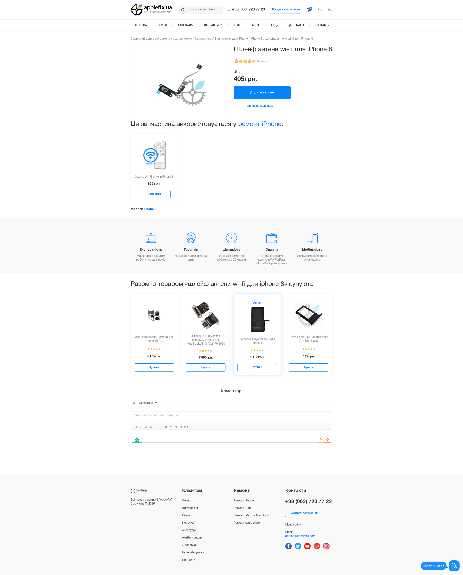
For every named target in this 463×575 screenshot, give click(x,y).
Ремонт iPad (242, 508)
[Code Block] (171, 427)
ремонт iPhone (259, 124)
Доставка (189, 545)
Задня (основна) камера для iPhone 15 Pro (154, 339)
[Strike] (151, 427)
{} (181, 426)
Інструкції (188, 523)
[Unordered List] (161, 427)
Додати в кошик (262, 92)
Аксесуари (189, 530)
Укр (330, 10)
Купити (154, 367)
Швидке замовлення (286, 9)
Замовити (154, 194)
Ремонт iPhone (244, 500)
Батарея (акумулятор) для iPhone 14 (257, 341)
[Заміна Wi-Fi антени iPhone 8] (154, 155)
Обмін (186, 515)
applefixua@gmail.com (300, 536)
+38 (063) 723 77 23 (248, 9)
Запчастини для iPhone (231, 38)
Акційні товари (192, 538)
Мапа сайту (293, 524)
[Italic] (140, 427)
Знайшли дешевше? (260, 106)
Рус (320, 10)
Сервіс (186, 500)
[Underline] (145, 427)
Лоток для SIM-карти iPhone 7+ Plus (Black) (308, 339)
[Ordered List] (156, 427)
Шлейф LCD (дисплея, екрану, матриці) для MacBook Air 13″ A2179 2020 (206, 340)
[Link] (176, 427)
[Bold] (135, 427)
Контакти (188, 560)
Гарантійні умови (193, 552)
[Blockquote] (166, 427)
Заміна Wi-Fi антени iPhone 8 (154, 177)
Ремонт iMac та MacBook (251, 515)
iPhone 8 (256, 38)
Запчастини (203, 38)
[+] (186, 426)
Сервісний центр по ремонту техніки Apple (161, 38)
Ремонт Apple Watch (247, 523)
